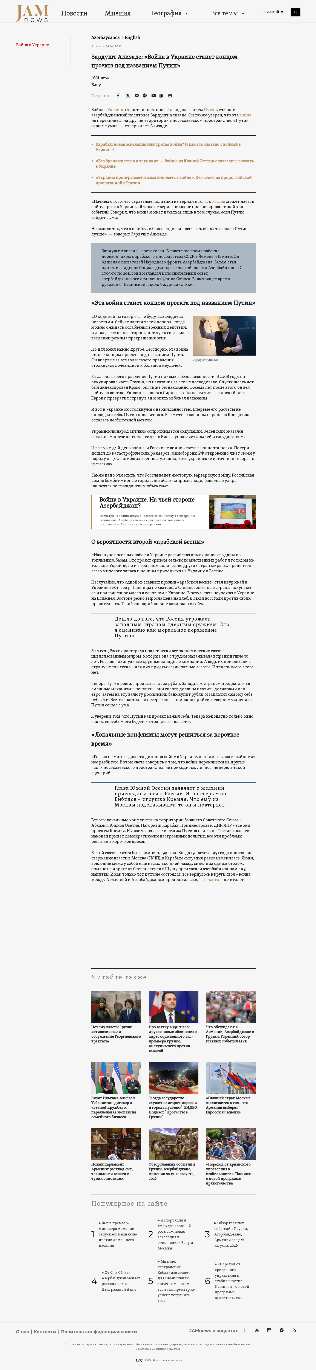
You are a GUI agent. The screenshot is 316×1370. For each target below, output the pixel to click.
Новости (74, 13)
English (132, 37)
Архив (97, 46)
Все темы (224, 14)
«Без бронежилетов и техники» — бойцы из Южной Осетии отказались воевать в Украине (175, 163)
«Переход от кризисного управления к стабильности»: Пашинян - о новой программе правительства (230, 1174)
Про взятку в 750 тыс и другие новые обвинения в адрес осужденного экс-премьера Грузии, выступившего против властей (173, 1039)
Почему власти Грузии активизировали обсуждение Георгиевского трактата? (116, 1034)
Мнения (118, 13)
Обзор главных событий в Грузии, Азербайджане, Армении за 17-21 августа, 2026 (172, 1171)
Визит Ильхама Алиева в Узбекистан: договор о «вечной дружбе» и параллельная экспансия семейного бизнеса (113, 1108)
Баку (96, 84)
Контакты (45, 1332)
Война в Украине (32, 45)
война (245, 115)
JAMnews (100, 77)
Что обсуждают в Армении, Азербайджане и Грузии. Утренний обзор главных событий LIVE (230, 1034)
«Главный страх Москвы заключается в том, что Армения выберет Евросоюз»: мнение (228, 1105)
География (166, 14)
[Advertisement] (173, 925)
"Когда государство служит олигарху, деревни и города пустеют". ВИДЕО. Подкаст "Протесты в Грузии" (173, 1108)
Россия (218, 201)
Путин (210, 110)
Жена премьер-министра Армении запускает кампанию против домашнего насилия (118, 1234)
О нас (22, 1332)
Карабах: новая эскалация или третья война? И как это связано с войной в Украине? (168, 147)
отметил (213, 880)
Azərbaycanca (106, 37)
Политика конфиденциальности (99, 1332)
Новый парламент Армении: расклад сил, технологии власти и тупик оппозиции (112, 1171)
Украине (115, 110)
